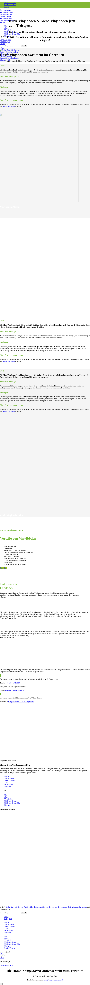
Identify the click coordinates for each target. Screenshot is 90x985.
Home (6, 776)
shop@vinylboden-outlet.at (14, 690)
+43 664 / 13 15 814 (13, 683)
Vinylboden (8, 799)
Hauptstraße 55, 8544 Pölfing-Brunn (21, 702)
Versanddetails (9, 778)
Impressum (8, 786)
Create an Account (6, 965)
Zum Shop (3, 568)
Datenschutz (8, 784)
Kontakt (7, 805)
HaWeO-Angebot (9, 106)
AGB (6, 782)
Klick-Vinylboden (10, 801)
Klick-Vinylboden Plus (12, 803)
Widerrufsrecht (9, 780)
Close (2, 954)
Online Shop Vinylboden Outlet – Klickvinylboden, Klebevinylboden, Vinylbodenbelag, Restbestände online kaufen (46, 907)
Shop (6, 797)
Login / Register (10, 948)
